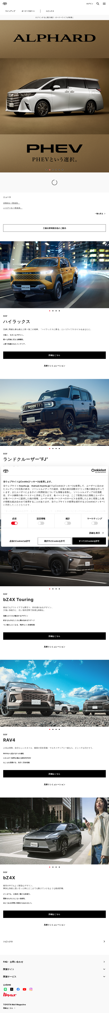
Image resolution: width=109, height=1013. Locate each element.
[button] (46, 169)
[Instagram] (31, 995)
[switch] (41, 523)
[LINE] (5, 995)
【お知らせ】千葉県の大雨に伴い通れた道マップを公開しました (31, 183)
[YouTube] (24, 995)
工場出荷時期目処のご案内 (54, 233)
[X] (12, 995)
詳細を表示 (94, 533)
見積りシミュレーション (54, 371)
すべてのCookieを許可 (89, 541)
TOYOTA (4, 3)
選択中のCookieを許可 (54, 541)
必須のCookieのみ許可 (20, 541)
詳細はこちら (54, 360)
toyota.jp (24, 485)
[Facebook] (18, 995)
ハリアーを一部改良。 (13, 213)
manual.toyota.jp (40, 485)
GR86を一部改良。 (11, 208)
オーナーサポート (28, 11)
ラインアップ (10, 11)
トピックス (50, 11)
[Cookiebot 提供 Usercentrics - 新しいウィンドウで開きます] (94, 471)
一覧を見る (99, 193)
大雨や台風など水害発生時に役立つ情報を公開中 (24, 188)
